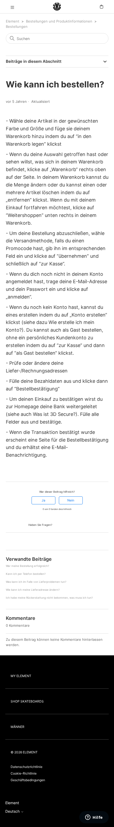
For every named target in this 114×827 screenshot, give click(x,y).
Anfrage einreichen (69, 524)
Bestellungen (17, 26)
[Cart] (101, 7)
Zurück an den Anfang (26, 542)
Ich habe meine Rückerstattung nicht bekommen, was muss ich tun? (49, 597)
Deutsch (13, 811)
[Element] (57, 7)
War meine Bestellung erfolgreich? (27, 565)
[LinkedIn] (23, 472)
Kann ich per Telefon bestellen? (26, 573)
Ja (43, 500)
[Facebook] (8, 472)
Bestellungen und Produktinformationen (59, 21)
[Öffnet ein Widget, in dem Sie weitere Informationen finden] (94, 817)
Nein (70, 500)
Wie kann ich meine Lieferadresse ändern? (33, 589)
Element (12, 21)
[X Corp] (15, 472)
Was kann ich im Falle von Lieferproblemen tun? (36, 581)
